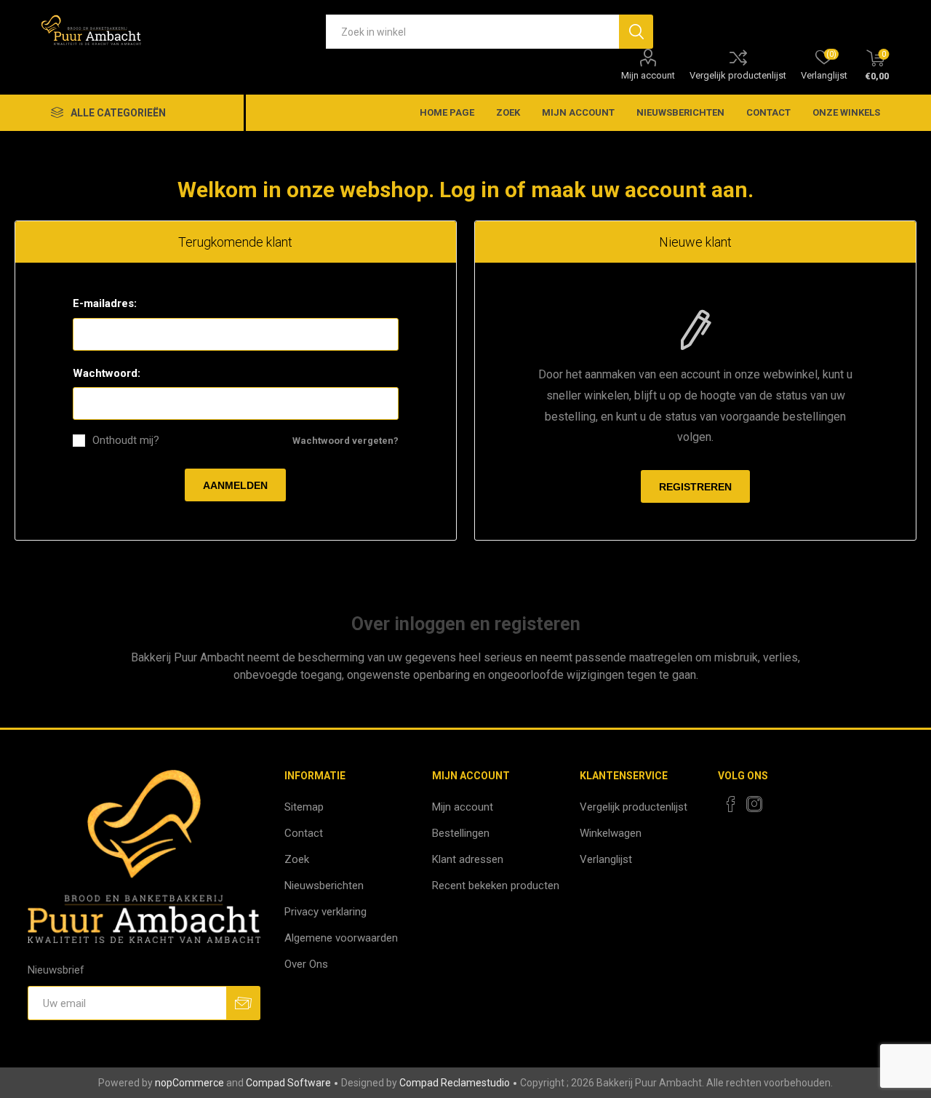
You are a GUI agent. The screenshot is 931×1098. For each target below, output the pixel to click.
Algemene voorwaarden (341, 937)
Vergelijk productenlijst (738, 75)
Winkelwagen (611, 833)
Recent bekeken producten (495, 885)
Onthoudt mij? (125, 440)
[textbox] (472, 32)
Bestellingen (461, 833)
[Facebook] (731, 804)
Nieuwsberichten (680, 112)
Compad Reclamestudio (454, 1083)
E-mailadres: (105, 303)
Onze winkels (846, 112)
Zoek (508, 112)
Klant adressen (467, 859)
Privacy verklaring (325, 911)
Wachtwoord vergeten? (345, 440)
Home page (447, 112)
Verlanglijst (606, 859)
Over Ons (306, 964)
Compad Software (288, 1083)
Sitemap (304, 806)
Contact (768, 112)
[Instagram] (754, 804)
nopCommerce (189, 1083)
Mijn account (648, 75)
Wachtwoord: (106, 373)
